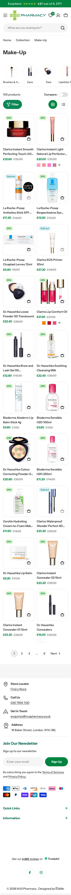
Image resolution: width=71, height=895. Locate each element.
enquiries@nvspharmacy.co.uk (31, 716)
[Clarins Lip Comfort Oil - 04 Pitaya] (54, 323)
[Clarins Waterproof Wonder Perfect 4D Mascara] (52, 501)
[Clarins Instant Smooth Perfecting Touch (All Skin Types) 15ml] (18, 129)
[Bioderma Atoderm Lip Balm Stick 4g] (18, 397)
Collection (23, 40)
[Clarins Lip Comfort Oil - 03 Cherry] (49, 323)
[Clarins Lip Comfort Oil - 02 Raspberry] (39, 323)
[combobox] (35, 27)
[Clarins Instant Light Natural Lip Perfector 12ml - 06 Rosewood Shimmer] (54, 165)
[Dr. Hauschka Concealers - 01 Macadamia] (39, 641)
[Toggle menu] (5, 15)
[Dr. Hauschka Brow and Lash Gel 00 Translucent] (18, 345)
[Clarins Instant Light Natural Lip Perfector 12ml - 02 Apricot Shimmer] (44, 165)
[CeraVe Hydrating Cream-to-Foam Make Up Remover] (18, 501)
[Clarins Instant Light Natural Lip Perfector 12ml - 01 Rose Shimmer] (39, 165)
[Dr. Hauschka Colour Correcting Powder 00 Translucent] (18, 449)
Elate (59, 888)
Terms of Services (53, 772)
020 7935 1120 (20, 703)
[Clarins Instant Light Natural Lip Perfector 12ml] (52, 129)
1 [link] (14, 653)
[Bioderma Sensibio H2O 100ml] (52, 397)
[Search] (62, 28)
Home (7, 40)
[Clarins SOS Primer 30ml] (52, 239)
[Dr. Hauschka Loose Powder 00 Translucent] (18, 291)
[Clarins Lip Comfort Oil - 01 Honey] (44, 323)
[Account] (58, 15)
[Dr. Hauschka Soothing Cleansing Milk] (52, 345)
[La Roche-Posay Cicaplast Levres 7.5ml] (18, 239)
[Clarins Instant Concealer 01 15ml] (18, 604)
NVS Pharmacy (27, 888)
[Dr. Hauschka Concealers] (52, 604)
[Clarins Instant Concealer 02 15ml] (52, 553)
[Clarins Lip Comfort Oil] (52, 291)
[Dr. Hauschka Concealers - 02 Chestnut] (44, 641)
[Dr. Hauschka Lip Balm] (18, 553)
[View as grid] (52, 104)
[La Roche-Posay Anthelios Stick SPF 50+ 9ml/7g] (18, 187)
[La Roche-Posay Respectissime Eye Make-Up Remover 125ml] (52, 187)
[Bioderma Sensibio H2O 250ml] (52, 449)
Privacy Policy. (17, 776)
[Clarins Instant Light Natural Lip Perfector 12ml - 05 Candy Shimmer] (49, 165)
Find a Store (19, 689)
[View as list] (63, 104)
